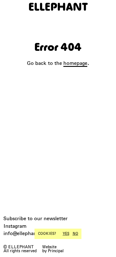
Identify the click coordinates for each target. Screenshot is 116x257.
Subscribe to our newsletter (35, 218)
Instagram (14, 226)
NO (75, 234)
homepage (75, 63)
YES (66, 234)
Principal (56, 251)
